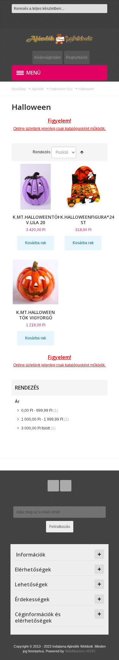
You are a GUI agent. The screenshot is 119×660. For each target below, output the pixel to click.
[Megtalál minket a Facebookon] (65, 485)
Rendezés (41, 152)
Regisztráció (77, 57)
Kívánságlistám (47, 57)
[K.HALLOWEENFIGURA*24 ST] (83, 187)
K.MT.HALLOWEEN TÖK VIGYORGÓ (35, 315)
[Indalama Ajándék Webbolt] (59, 39)
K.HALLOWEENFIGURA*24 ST (87, 219)
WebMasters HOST (80, 651)
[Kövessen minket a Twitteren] (54, 485)
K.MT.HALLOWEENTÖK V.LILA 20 (37, 219)
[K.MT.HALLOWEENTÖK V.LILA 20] (35, 187)
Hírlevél (59, 501)
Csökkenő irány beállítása (82, 152)
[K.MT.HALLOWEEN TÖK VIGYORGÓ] (35, 282)
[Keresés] (102, 8)
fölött (35, 428)
